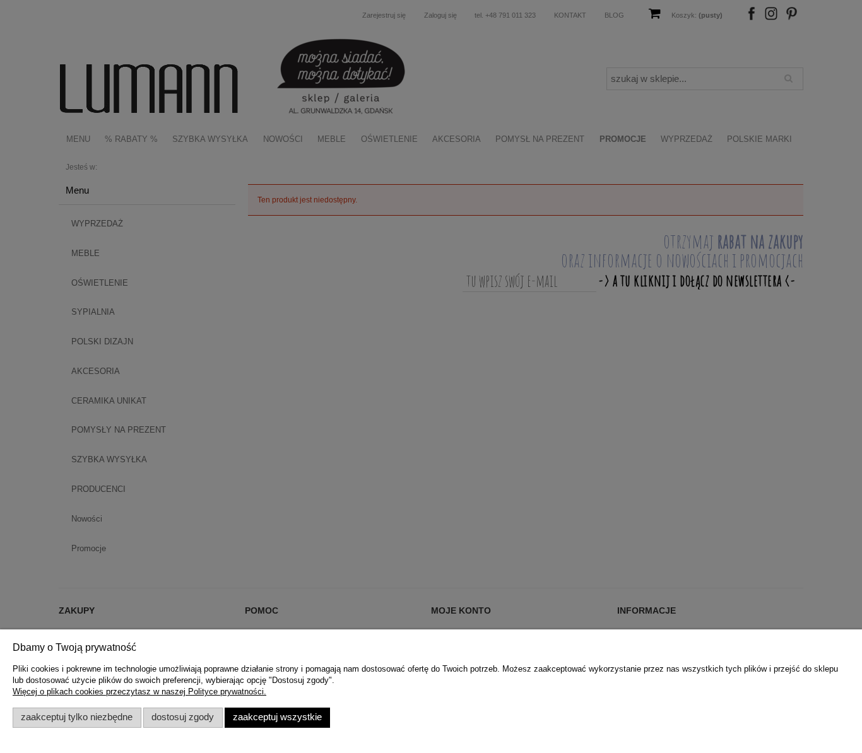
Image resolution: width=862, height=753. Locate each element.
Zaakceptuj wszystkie (277, 717)
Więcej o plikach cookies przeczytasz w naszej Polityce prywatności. (139, 691)
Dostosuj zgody (182, 717)
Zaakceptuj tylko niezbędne (77, 717)
